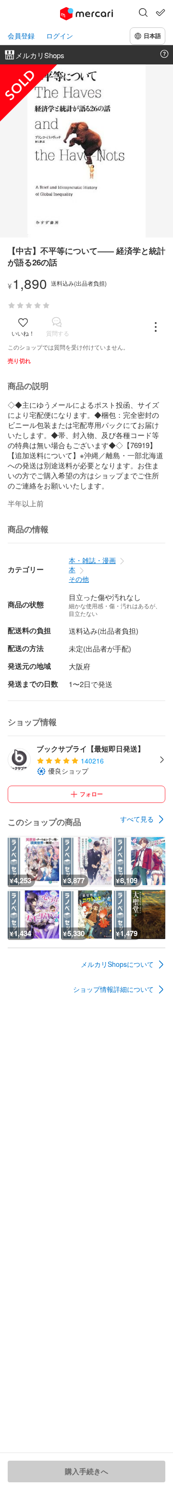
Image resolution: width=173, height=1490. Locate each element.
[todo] (160, 12)
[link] (142, 819)
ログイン (59, 35)
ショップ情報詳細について (113, 989)
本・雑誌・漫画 (92, 560)
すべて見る (137, 819)
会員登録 (21, 35)
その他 (79, 579)
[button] (143, 13)
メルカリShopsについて (117, 964)
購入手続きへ (86, 1471)
